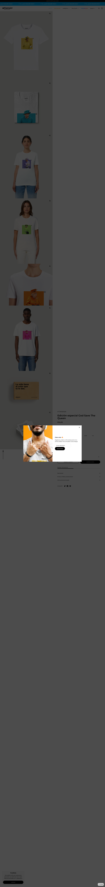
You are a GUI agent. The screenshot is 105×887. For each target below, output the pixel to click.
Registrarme (60, 448)
